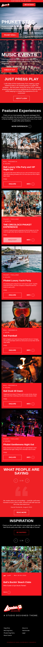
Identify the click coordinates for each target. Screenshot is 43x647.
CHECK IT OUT (9, 70)
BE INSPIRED (21, 532)
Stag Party (7, 628)
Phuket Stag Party (9, 633)
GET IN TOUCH (29, 4)
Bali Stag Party (8, 630)
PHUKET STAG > (10, 35)
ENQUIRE (12, 184)
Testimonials (26, 630)
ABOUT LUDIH (21, 98)
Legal (23, 633)
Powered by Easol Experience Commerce (21, 642)
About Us (25, 628)
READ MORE (21, 512)
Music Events (8, 635)
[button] (36, 36)
